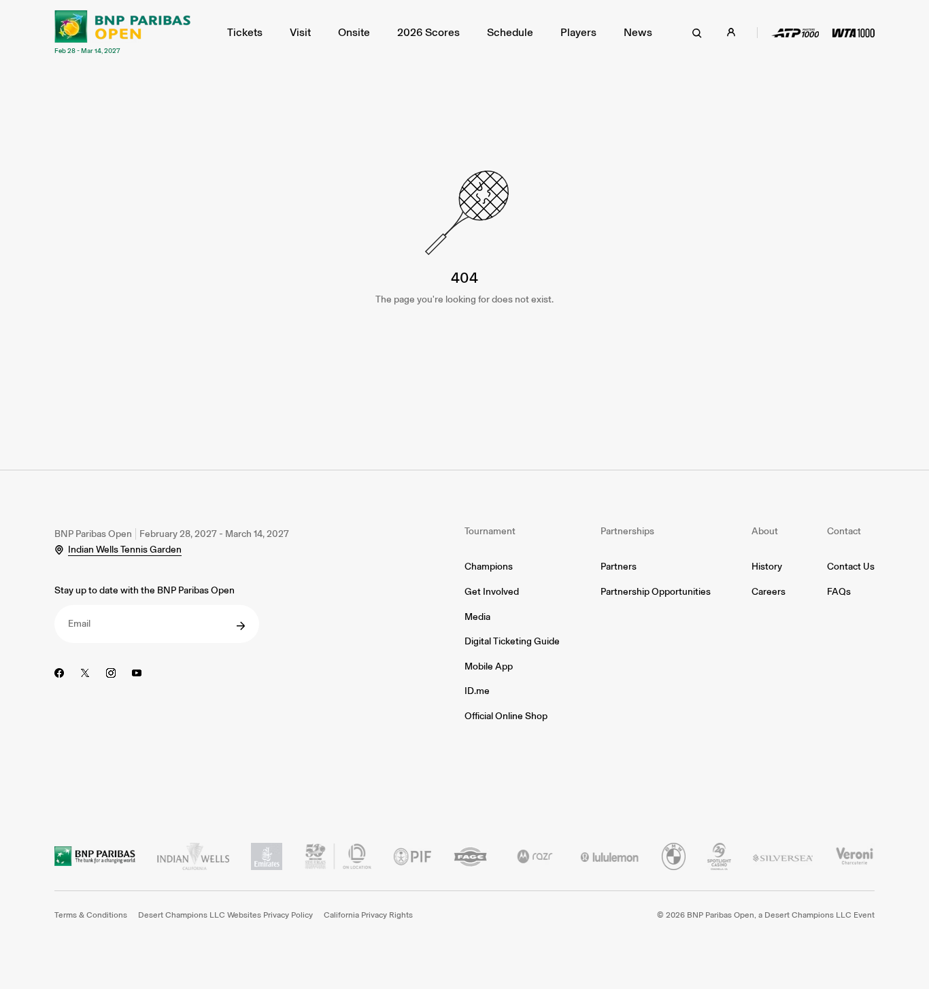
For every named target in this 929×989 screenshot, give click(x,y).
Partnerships (627, 531)
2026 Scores (428, 32)
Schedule (510, 32)
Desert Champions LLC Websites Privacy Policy (225, 915)
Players (578, 32)
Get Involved (491, 591)
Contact (844, 531)
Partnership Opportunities (656, 591)
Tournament (490, 531)
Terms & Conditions (90, 915)
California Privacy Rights (368, 915)
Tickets (245, 32)
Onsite (354, 32)
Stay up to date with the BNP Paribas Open (144, 590)
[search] (697, 32)
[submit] (241, 626)
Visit (300, 32)
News (638, 32)
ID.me (477, 691)
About (764, 531)
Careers (768, 591)
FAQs (839, 591)
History (766, 566)
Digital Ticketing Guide (512, 641)
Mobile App (488, 666)
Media (477, 617)
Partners (619, 566)
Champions (488, 566)
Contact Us (851, 566)
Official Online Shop (505, 716)
